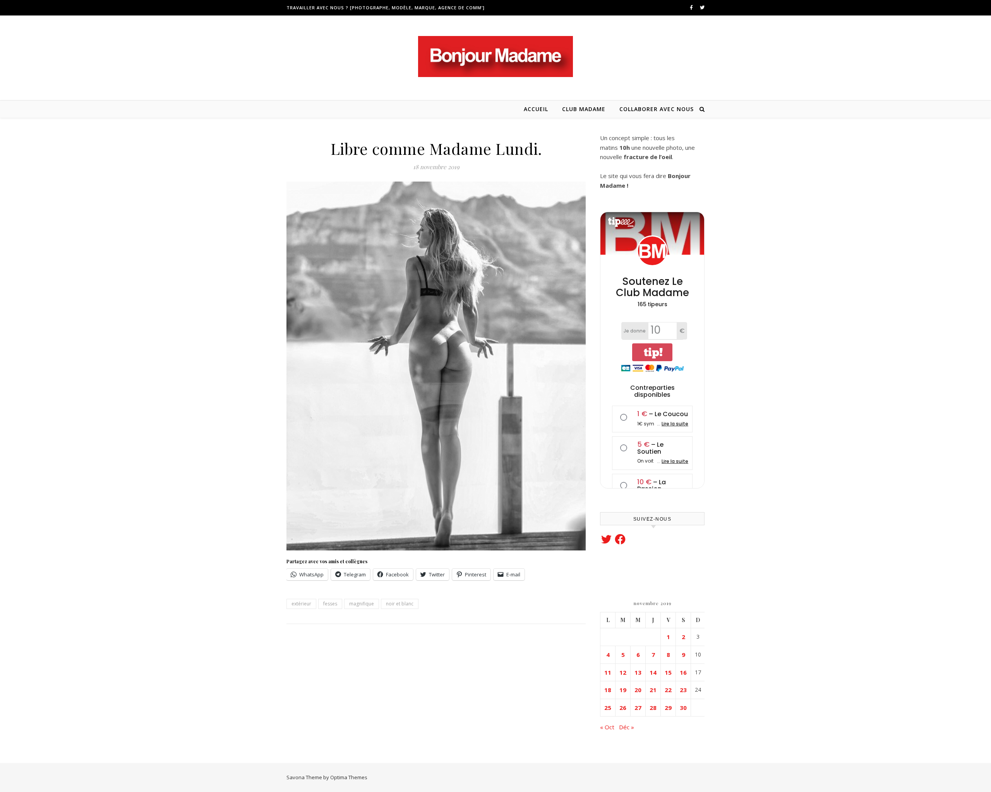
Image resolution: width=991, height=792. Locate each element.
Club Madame (583, 109)
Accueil (536, 109)
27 (637, 707)
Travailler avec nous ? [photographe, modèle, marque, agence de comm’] (385, 7)
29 (668, 707)
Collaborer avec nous (656, 109)
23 (683, 690)
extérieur (301, 603)
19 (622, 690)
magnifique (361, 603)
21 (653, 690)
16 (683, 672)
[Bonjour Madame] (495, 56)
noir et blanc (399, 603)
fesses (330, 603)
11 (607, 672)
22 (668, 690)
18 (607, 690)
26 (622, 707)
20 (637, 690)
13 (637, 672)
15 (668, 672)
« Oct (607, 727)
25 (607, 707)
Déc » (626, 727)
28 (653, 707)
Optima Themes (348, 777)
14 (653, 672)
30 (683, 707)
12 (622, 672)
